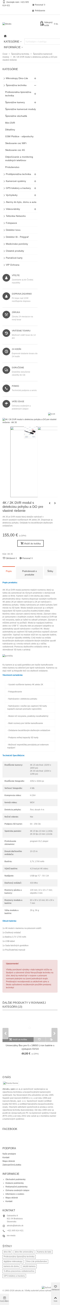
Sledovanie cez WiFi (15, 143)
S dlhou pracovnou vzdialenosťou (19, 1271)
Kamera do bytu (44, 1252)
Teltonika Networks (16, 216)
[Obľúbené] (40, 1039)
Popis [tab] (9, 571)
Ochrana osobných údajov (17, 1190)
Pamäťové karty (14, 257)
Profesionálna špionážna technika (18, 94)
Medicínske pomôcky (17, 244)
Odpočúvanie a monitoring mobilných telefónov (19, 158)
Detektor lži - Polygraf (17, 237)
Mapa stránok (8, 1161)
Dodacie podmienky (15, 1183)
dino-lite (7, 1252)
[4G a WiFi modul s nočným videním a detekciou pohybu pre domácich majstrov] (55, 503)
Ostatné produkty (15, 251)
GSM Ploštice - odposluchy (19, 136)
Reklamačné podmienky (17, 1187)
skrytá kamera (29, 1266)
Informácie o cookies (15, 1194)
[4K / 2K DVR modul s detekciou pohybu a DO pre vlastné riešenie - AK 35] (30, 422)
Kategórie (11, 41)
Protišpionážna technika (18, 174)
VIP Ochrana (12, 264)
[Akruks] (20, 24)
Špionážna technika (16, 85)
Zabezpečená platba (11, 1165)
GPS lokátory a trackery (18, 188)
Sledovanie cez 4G (15, 150)
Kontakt (5, 1157)
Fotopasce (11, 223)
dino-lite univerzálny (24, 1252)
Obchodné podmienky (16, 1179)
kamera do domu (11, 1266)
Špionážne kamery (15, 102)
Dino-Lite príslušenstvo (36, 1261)
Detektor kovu (13, 230)
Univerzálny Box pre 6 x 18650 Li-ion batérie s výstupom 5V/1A (30, 1047)
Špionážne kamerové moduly (20, 109)
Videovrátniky (13, 209)
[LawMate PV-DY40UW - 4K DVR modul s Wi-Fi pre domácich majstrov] (49, 503)
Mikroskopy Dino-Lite (17, 78)
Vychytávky (12, 195)
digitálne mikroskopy (13, 1261)
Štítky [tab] (50, 571)
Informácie (12, 47)
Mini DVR (10, 122)
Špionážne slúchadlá (16, 116)
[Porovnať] (52, 1039)
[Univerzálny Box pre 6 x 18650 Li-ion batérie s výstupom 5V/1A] (30, 1025)
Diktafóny (10, 129)
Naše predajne (9, 1154)
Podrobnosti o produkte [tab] (29, 573)
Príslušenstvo (12, 167)
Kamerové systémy (16, 181)
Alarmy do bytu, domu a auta (21, 202)
